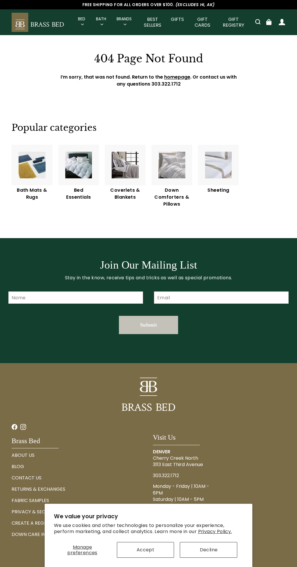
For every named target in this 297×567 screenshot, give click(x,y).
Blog (18, 466)
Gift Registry (233, 22)
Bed (81, 19)
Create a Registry (34, 523)
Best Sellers (152, 22)
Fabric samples (30, 500)
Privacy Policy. (215, 531)
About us (23, 455)
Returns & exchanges (38, 489)
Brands (124, 19)
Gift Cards (202, 22)
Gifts (177, 19)
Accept (145, 549)
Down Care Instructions (43, 534)
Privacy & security (35, 511)
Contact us (26, 477)
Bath (101, 19)
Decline (209, 549)
